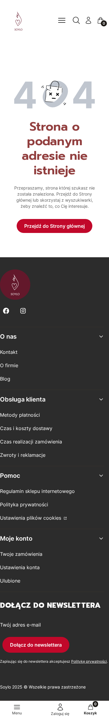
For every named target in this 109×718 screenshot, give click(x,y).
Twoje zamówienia (21, 554)
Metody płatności (20, 415)
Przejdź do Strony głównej (54, 226)
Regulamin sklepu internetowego (37, 491)
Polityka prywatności (24, 504)
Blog (5, 379)
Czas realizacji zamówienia (31, 442)
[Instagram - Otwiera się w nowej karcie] (23, 311)
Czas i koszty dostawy (26, 428)
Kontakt (9, 352)
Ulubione (10, 581)
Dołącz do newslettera (36, 645)
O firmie (9, 365)
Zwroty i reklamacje (22, 455)
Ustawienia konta (20, 567)
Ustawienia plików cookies (31, 518)
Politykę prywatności (89, 661)
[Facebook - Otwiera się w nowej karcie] (6, 311)
